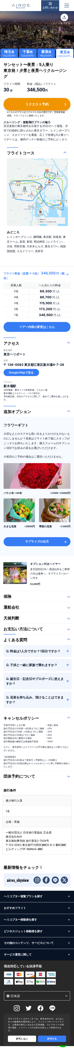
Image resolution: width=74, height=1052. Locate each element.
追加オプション (17, 411)
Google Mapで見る (21, 372)
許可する (52, 1038)
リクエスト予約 (37, 104)
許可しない (22, 1038)
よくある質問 (15, 639)
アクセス (11, 343)
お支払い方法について (23, 629)
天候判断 (11, 618)
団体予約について (19, 776)
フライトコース (21, 153)
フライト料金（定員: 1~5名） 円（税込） (34, 275)
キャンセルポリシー (21, 718)
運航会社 (11, 607)
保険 (7, 596)
